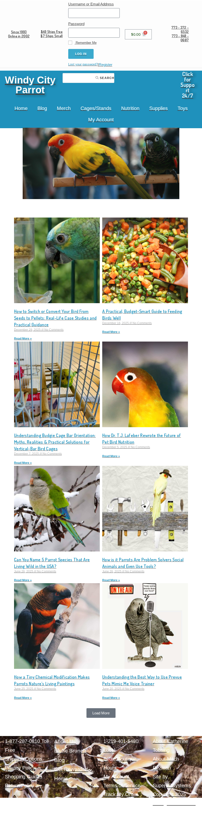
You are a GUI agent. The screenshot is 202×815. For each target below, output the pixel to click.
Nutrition (130, 108)
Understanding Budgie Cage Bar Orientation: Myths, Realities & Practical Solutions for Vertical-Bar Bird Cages (55, 442)
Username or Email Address (91, 4)
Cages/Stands (96, 108)
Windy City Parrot (30, 85)
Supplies (158, 108)
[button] (101, 713)
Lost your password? (83, 64)
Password (76, 24)
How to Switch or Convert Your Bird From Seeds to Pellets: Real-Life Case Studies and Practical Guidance (55, 318)
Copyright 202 (168, 794)
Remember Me (86, 43)
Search (106, 78)
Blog (42, 108)
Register (105, 65)
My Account (101, 119)
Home (21, 108)
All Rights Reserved (174, 803)
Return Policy (19, 785)
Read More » (23, 338)
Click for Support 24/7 (188, 84)
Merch (64, 108)
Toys (183, 108)
